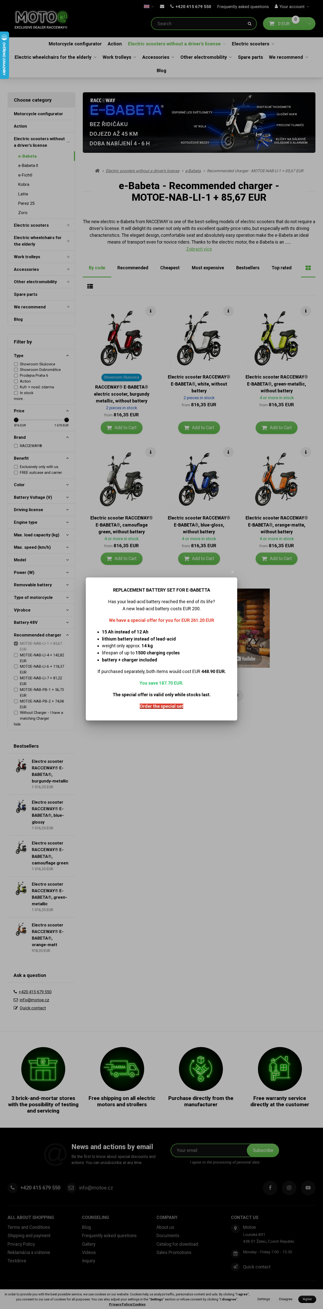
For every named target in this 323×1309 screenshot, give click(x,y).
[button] (232, 571)
